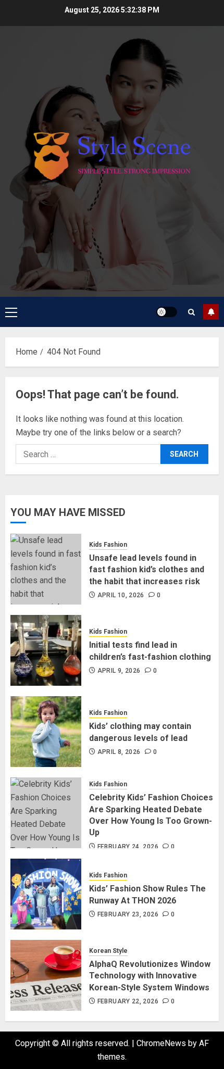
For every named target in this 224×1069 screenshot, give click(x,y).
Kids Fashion (108, 544)
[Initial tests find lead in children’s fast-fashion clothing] (45, 650)
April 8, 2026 (119, 752)
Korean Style (108, 950)
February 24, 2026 (127, 846)
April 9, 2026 (119, 670)
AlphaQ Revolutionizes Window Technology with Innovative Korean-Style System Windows (149, 975)
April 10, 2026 (120, 595)
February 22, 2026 (127, 1001)
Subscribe (211, 312)
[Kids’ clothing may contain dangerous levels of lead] (45, 731)
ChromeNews (161, 1043)
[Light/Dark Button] (166, 312)
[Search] (191, 312)
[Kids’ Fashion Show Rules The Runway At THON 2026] (45, 894)
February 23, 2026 (127, 914)
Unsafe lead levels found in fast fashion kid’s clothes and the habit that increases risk (146, 569)
